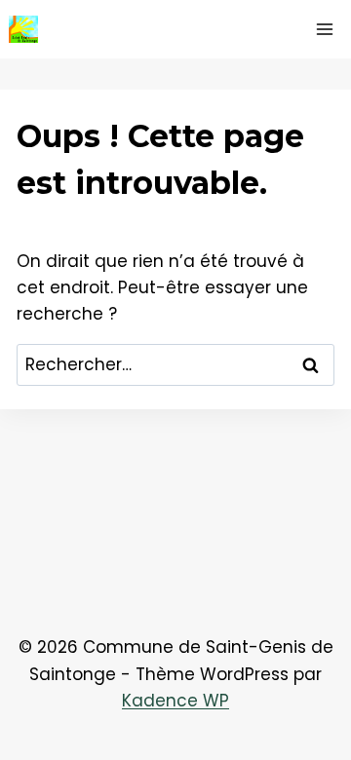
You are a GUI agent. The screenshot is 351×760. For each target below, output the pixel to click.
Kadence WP (175, 700)
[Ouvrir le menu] (324, 29)
